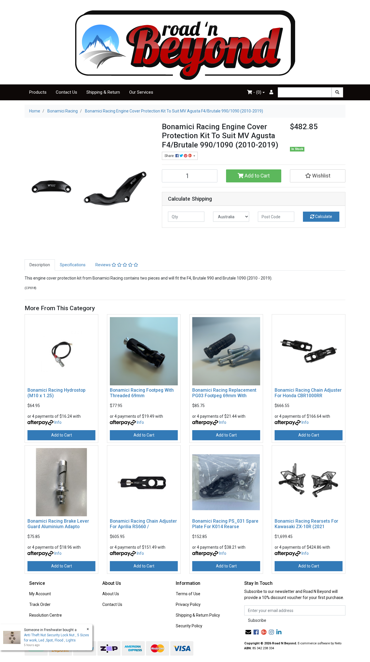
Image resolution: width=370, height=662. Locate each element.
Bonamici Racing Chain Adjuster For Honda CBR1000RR (308, 392)
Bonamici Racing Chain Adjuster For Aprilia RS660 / (143, 523)
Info (58, 422)
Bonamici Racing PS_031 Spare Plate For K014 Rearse (225, 523)
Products (38, 92)
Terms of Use (188, 593)
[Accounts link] (271, 92)
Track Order (40, 604)
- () (256, 92)
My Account (40, 593)
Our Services (141, 92)
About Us (110, 593)
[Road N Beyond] (185, 44)
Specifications (73, 264)
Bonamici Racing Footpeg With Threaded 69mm (142, 392)
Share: (169, 156)
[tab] (40, 265)
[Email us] (248, 632)
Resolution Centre (45, 615)
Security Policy (189, 626)
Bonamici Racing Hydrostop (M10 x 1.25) (56, 392)
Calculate (323, 216)
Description (39, 264)
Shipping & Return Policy (198, 615)
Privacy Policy (188, 604)
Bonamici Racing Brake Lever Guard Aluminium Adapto (58, 523)
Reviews (103, 264)
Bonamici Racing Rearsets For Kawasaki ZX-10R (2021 (306, 523)
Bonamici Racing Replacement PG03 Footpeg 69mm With (224, 392)
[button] (317, 175)
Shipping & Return (103, 92)
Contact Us (66, 92)
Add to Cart (256, 176)
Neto (338, 643)
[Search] (337, 92)
